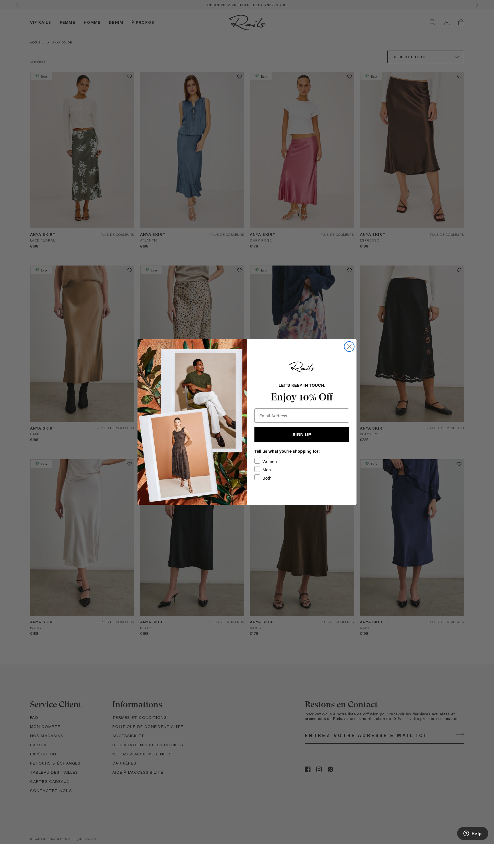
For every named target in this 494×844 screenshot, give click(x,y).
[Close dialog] (349, 347)
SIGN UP (301, 434)
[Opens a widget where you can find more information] (472, 834)
